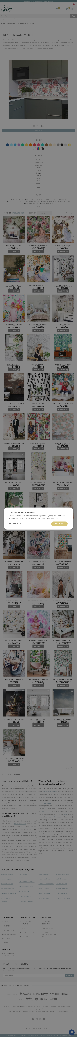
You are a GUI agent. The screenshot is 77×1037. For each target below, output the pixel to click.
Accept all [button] (59, 524)
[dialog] (38, 519)
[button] (15, 524)
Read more (54, 518)
